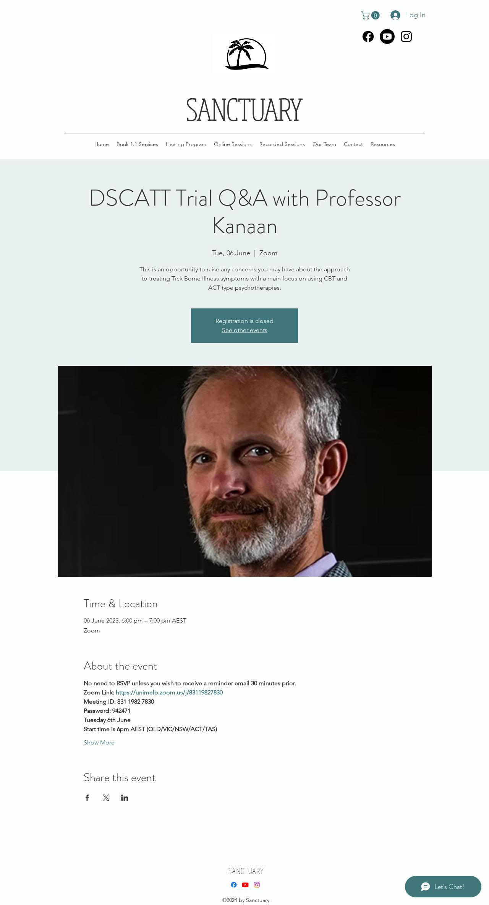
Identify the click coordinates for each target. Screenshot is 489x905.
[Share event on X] (106, 798)
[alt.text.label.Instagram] (406, 36)
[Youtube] (387, 36)
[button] (371, 15)
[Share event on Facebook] (87, 798)
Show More (99, 742)
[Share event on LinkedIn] (124, 798)
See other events (244, 330)
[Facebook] (368, 36)
